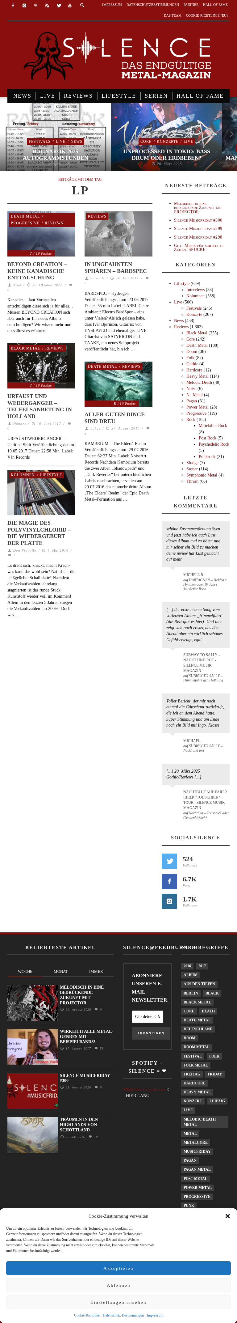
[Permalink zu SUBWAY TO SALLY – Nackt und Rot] (173, 744)
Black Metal (25, 348)
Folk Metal (196, 1065)
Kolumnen (23, 475)
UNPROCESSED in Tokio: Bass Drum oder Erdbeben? (166, 154)
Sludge (192, 462)
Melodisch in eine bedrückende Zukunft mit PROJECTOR (198, 207)
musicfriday (197, 1151)
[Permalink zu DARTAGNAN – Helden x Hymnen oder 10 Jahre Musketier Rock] (173, 578)
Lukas (95, 428)
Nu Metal (194, 394)
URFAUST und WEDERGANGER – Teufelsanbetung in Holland (39, 406)
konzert (193, 1101)
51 (101, 1048)
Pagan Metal (197, 1169)
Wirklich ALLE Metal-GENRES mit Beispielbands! (86, 1036)
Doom (191, 351)
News (76, 141)
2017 (202, 966)
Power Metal (197, 407)
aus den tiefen (199, 984)
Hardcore (194, 370)
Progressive (25, 223)
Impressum (155, 1315)
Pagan (191, 401)
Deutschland (198, 1029)
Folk (190, 357)
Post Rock (207, 438)
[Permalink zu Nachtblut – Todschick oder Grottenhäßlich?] (173, 796)
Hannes (19, 424)
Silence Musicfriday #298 (198, 237)
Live (60, 141)
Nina (17, 285)
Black (212, 993)
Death (208, 1011)
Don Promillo (24, 550)
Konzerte (167, 141)
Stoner (192, 469)
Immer (96, 971)
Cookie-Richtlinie (87, 1315)
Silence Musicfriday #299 (198, 228)
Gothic (192, 364)
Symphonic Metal (201, 475)
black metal (197, 1002)
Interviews (195, 289)
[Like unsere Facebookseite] (169, 881)
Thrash (192, 481)
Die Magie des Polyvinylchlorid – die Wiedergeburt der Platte (39, 533)
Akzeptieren (118, 1268)
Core (146, 141)
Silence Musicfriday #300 (198, 220)
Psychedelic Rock (214, 444)
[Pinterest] (36, 6)
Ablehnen (119, 1285)
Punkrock (207, 456)
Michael (191, 741)
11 (14, 555)
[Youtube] (70, 6)
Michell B (193, 575)
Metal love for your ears (144, 1089)
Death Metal (25, 216)
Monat (61, 971)
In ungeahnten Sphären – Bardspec (116, 267)
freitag (192, 1074)
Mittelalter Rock (213, 425)
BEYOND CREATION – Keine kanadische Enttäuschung (37, 271)
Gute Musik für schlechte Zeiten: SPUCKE (198, 247)
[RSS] (47, 6)
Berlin (191, 993)
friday (215, 1074)
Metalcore (196, 1142)
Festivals (40, 141)
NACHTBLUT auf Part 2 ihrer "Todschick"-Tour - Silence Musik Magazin (205, 800)
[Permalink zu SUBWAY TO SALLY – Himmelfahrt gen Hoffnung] (173, 658)
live (188, 1110)
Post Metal (195, 1179)
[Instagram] (24, 6)
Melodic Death (199, 382)
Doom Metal (197, 1047)
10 (95, 1137)
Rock (190, 419)
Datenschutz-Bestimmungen (123, 1315)
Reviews (54, 223)
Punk (189, 1205)
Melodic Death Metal (200, 1122)
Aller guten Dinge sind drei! (115, 417)
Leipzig (217, 1101)
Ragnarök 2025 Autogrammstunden (55, 154)
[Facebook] (13, 6)
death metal (197, 1020)
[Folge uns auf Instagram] (169, 901)
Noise (191, 388)
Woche (25, 971)
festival (193, 1056)
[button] (228, 1216)
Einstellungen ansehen (118, 1302)
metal (190, 1133)
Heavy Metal (197, 376)
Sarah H (97, 278)
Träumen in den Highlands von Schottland (79, 1124)
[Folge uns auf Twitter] (169, 861)
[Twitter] (58, 6)
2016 (187, 966)
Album (191, 975)
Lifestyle (51, 475)
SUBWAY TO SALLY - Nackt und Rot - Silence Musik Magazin (201, 663)
